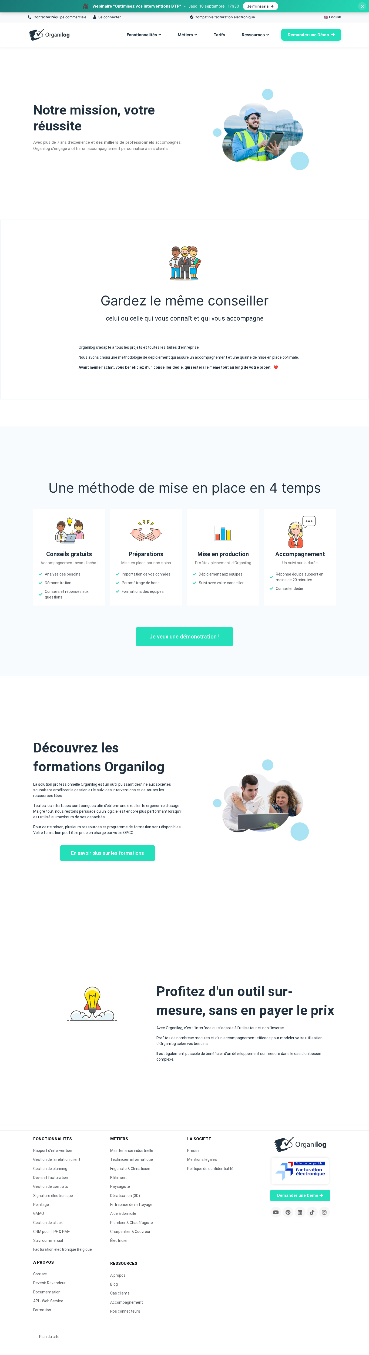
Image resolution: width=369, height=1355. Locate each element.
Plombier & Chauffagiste (131, 1222)
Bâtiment (118, 1177)
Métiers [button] (185, 34)
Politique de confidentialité (210, 1168)
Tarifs (219, 34)
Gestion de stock (48, 1222)
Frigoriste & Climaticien (130, 1168)
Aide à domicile (123, 1213)
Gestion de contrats (50, 1186)
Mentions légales (202, 1159)
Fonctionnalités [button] (142, 34)
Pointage (41, 1204)
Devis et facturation (50, 1177)
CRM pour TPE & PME (51, 1231)
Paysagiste (120, 1186)
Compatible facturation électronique (224, 17)
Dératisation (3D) (125, 1195)
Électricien (119, 1240)
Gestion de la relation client (56, 1159)
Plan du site (49, 1336)
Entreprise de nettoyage (131, 1204)
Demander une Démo (308, 34)
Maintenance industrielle (131, 1150)
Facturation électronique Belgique (62, 1249)
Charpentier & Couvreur (130, 1231)
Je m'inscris (258, 6)
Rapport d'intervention (52, 1150)
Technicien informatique (131, 1159)
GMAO (38, 1213)
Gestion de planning (50, 1168)
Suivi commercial (48, 1240)
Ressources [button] (253, 34)
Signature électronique (53, 1195)
